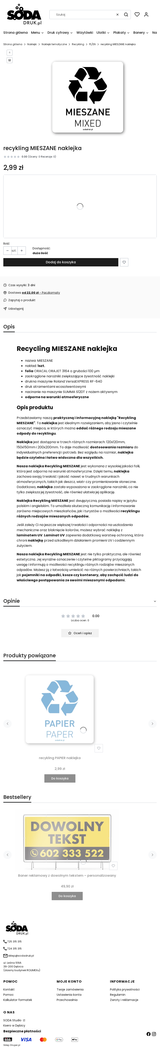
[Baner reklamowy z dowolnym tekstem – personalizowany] (67, 840)
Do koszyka (60, 778)
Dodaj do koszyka (61, 262)
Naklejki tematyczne (54, 44)
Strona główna (12, 44)
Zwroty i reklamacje (124, 1000)
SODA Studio (12, 1020)
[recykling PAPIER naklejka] (60, 709)
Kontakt (9, 989)
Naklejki (32, 44)
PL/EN (92, 44)
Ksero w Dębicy (14, 1025)
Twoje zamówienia (70, 989)
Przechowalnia (67, 1000)
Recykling (78, 44)
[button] (126, 14)
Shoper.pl (15, 1045)
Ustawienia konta (69, 995)
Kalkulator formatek (17, 1000)
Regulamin (117, 995)
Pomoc (8, 995)
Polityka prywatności (125, 989)
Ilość (6, 243)
